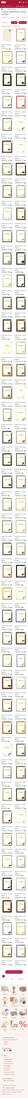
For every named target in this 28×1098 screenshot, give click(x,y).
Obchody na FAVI (8, 1059)
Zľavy (23, 1029)
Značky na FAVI (8, 1061)
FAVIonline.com (6, 1085)
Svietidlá (5, 1006)
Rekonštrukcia (14, 1006)
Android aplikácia (9, 1080)
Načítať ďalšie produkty (13, 972)
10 (8, 979)
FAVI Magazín (7, 1065)
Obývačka (14, 1017)
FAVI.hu (18, 1090)
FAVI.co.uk (14, 1092)
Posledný (19, 979)
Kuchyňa (23, 1006)
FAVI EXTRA (7, 1070)
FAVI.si (8, 1094)
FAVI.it (4, 1092)
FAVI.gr (4, 1094)
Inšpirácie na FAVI (8, 1063)
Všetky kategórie (20, 6)
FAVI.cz (4, 1090)
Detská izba (5, 1030)
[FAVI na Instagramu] (7, 1050)
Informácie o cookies (9, 1074)
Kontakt (6, 1041)
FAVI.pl (9, 1090)
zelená (12, 17)
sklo (18, 17)
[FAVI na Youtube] (10, 1050)
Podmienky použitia (9, 1072)
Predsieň (14, 1029)
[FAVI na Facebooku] (4, 1050)
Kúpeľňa (5, 1017)
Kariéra (5, 1044)
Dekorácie (9, 6)
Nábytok (3, 6)
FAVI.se (9, 1092)
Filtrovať (23, 22)
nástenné (4, 17)
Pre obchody (7, 1067)
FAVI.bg (19, 1092)
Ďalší (12, 979)
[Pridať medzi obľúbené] (25, 30)
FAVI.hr (23, 1090)
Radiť (15, 22)
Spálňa (23, 1017)
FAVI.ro (13, 1090)
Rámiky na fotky (11, 9)
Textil (14, 6)
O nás (5, 1057)
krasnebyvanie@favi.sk (11, 1039)
